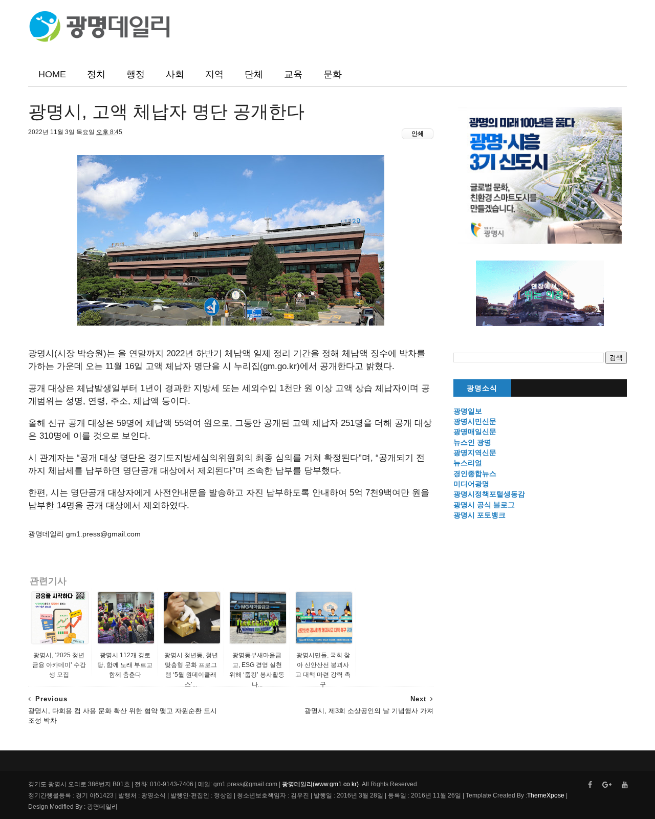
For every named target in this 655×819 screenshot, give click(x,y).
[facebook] (590, 785)
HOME (52, 74)
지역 (214, 74)
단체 (254, 74)
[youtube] (625, 785)
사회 (175, 74)
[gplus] (607, 785)
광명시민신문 (474, 421)
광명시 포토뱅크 (479, 515)
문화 (332, 74)
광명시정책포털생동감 (489, 494)
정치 (96, 74)
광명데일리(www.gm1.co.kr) (320, 784)
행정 (135, 74)
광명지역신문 (474, 452)
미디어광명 (471, 484)
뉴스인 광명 (472, 442)
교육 (293, 74)
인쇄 (417, 133)
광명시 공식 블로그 (484, 505)
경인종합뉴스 (474, 473)
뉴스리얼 (467, 463)
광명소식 (482, 388)
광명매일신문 (474, 431)
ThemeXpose (545, 795)
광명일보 (467, 411)
